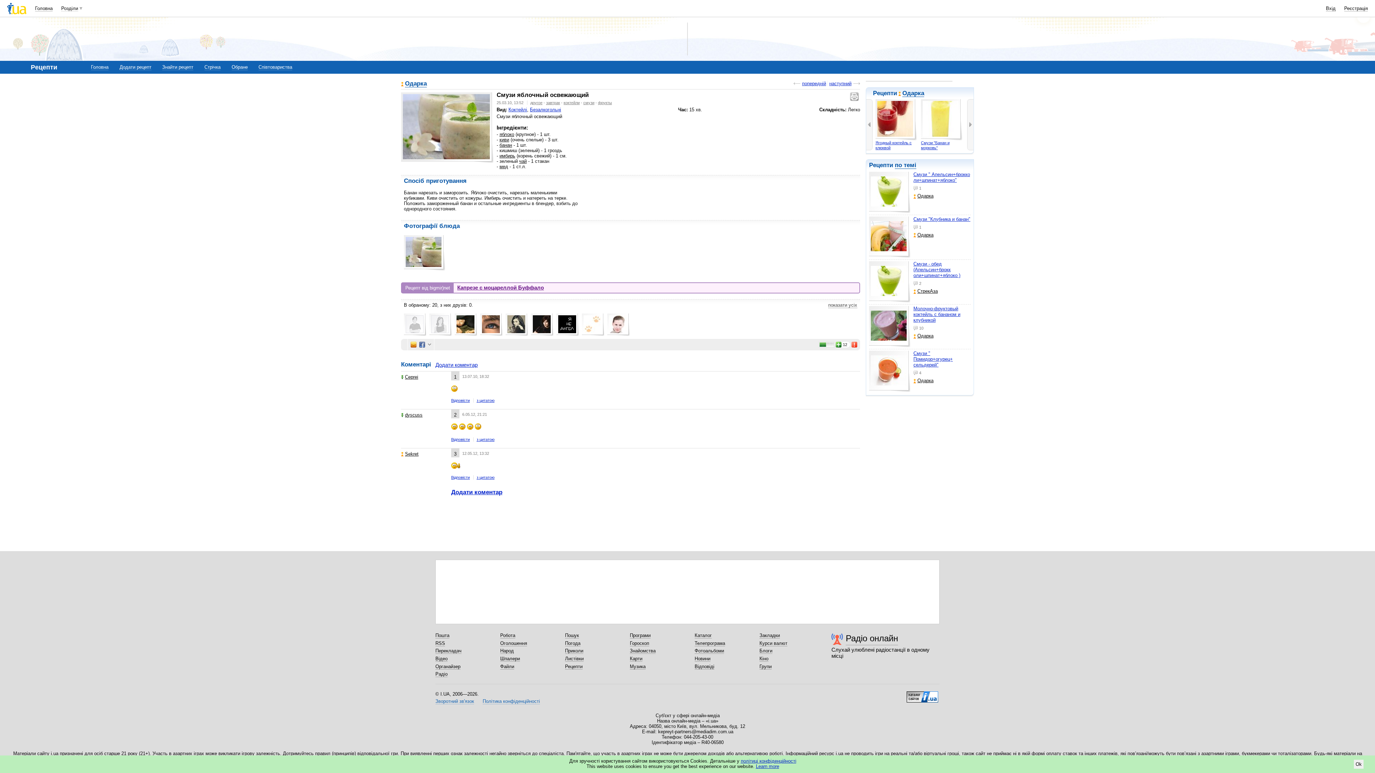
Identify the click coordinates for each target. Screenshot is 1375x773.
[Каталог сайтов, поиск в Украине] (922, 694)
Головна (44, 8)
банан (506, 145)
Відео (441, 658)
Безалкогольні (545, 109)
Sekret (412, 454)
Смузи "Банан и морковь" (935, 145)
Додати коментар (456, 365)
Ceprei (411, 377)
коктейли (572, 103)
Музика (638, 666)
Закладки (769, 635)
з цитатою (485, 400)
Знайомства (643, 650)
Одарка (913, 93)
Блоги (765, 650)
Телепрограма (710, 643)
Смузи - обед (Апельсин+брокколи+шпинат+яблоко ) (936, 269)
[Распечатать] (855, 96)
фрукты (605, 103)
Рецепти (574, 666)
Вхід (1331, 8)
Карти (636, 658)
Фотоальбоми (709, 650)
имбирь (507, 156)
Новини (702, 658)
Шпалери (510, 658)
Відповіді (704, 666)
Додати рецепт (135, 67)
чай (523, 161)
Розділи (69, 8)
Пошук (572, 635)
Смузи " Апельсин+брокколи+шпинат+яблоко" (941, 177)
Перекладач (448, 650)
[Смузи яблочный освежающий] (446, 126)
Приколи (574, 650)
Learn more (767, 766)
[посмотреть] (890, 192)
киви (504, 139)
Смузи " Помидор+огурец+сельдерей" (933, 359)
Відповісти (460, 400)
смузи (588, 103)
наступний (840, 83)
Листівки (574, 658)
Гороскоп (639, 643)
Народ (507, 650)
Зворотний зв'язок (454, 701)
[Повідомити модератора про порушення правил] (854, 344)
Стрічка (212, 67)
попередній (814, 83)
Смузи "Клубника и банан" (941, 219)
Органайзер (447, 666)
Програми (640, 635)
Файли (507, 666)
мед (504, 166)
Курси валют (773, 643)
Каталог (703, 635)
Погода (572, 643)
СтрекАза (927, 291)
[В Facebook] (422, 344)
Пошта (442, 635)
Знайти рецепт (177, 67)
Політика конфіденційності (511, 701)
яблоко (507, 134)
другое (536, 103)
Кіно (763, 658)
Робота (507, 635)
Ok (1359, 764)
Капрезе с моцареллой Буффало (500, 288)
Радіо (441, 674)
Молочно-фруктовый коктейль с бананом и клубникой (936, 314)
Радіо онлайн (872, 638)
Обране (240, 67)
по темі (905, 165)
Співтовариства (275, 67)
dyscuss (414, 415)
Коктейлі (517, 109)
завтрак (553, 103)
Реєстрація (1356, 8)
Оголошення (513, 643)
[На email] (413, 344)
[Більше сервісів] (429, 344)
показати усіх (842, 305)
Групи (765, 666)
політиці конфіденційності (768, 761)
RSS (440, 643)
